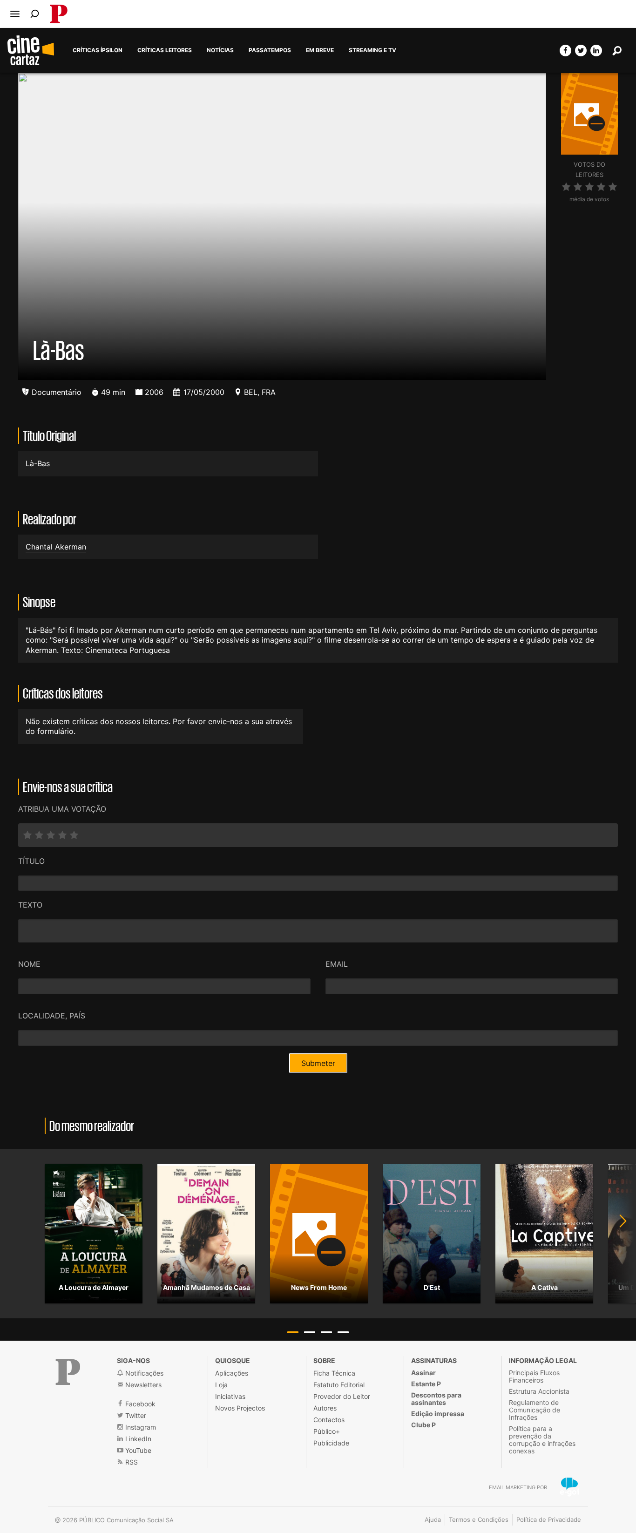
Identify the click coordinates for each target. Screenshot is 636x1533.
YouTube (137, 1450)
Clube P (423, 1425)
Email (336, 964)
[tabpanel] (93, 1233)
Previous (18, 1233)
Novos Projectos (240, 1408)
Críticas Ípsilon (97, 50)
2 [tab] (309, 1332)
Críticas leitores (164, 50)
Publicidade (331, 1443)
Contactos (329, 1420)
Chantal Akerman (56, 546)
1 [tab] (292, 1332)
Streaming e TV (372, 50)
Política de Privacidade (548, 1519)
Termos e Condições (478, 1519)
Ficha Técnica (334, 1373)
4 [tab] (343, 1332)
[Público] (68, 1372)
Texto (30, 904)
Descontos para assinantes (436, 1398)
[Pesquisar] (34, 14)
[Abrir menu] (14, 14)
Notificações (143, 1373)
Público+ (326, 1431)
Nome (29, 964)
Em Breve (320, 50)
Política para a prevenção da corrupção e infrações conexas (542, 1439)
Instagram (139, 1427)
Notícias (220, 50)
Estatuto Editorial (339, 1385)
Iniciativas (230, 1396)
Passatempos (270, 50)
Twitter (134, 1415)
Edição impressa (437, 1414)
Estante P (426, 1384)
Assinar (423, 1373)
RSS (130, 1462)
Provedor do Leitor (341, 1396)
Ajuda (433, 1519)
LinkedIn (137, 1439)
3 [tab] (326, 1332)
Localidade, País (51, 1015)
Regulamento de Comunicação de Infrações (534, 1409)
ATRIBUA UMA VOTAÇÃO (62, 809)
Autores (325, 1408)
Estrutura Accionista (539, 1391)
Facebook (139, 1404)
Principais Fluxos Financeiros (534, 1376)
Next (617, 1233)
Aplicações (231, 1373)
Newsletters (142, 1385)
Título (31, 861)
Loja (221, 1385)
